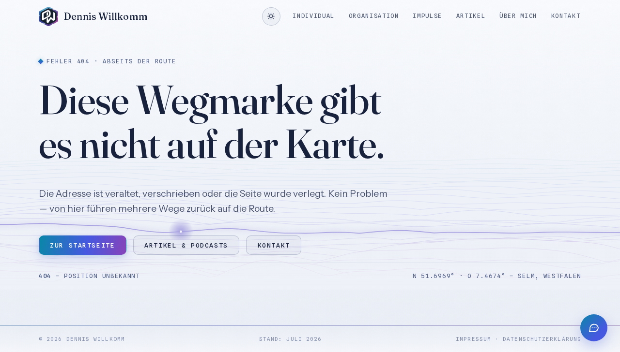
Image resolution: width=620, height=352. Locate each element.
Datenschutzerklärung (542, 339)
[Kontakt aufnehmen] (593, 327)
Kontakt (566, 16)
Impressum (473, 339)
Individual (314, 16)
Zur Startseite (82, 245)
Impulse (427, 16)
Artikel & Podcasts (186, 245)
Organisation (374, 16)
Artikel (471, 16)
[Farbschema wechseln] (271, 16)
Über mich (518, 16)
